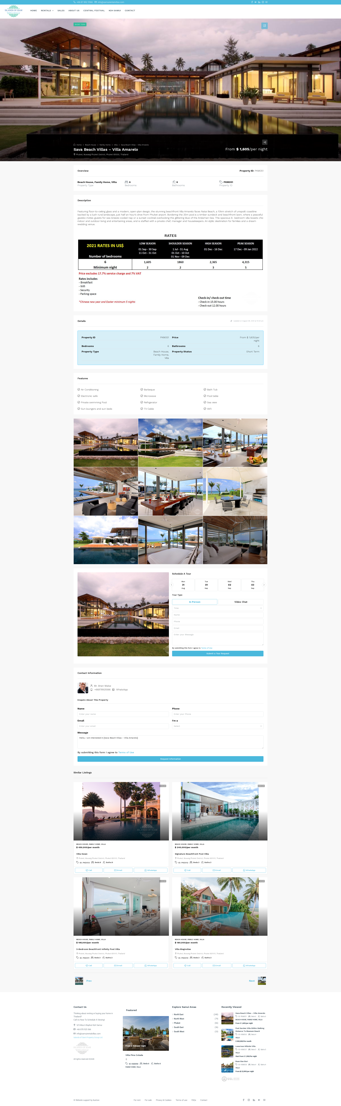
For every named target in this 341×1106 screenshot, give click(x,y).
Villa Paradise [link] (132, 1055)
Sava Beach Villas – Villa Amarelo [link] (250, 1013)
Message (83, 732)
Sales (61, 10)
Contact (130, 10)
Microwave (150, 396)
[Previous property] (79, 981)
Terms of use (181, 1100)
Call (90, 870)
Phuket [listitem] (177, 1023)
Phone (176, 708)
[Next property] (262, 981)
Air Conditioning (89, 389)
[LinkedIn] (254, 1100)
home (33, 10)
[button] (170, 90)
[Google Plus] (259, 1100)
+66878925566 (102, 689)
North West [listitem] (179, 1019)
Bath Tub (212, 389)
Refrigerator (150, 402)
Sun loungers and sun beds (96, 408)
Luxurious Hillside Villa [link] (245, 1046)
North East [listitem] (178, 1014)
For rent (137, 1100)
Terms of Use (206, 648)
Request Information (170, 759)
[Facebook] (244, 1100)
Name (81, 708)
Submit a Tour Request (217, 653)
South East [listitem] (179, 1027)
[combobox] (217, 608)
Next (252, 980)
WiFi (209, 408)
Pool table (212, 396)
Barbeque (149, 389)
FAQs (194, 1100)
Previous (127, 1032)
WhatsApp (122, 689)
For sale (148, 1100)
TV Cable (149, 408)
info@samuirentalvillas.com (89, 1033)
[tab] (264, 26)
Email (81, 720)
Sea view (212, 402)
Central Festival (94, 10)
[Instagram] (249, 1100)
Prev (89, 980)
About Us (73, 10)
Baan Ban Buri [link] (242, 1061)
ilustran (96, 1100)
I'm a (175, 720)
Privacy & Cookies (163, 1100)
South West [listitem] (179, 1031)
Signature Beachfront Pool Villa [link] (192, 854)
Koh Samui (115, 10)
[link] (121, 811)
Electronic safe (89, 396)
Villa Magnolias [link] (183, 949)
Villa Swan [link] (81, 854)
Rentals (46, 10)
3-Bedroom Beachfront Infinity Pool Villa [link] (98, 949)
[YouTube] (264, 1100)
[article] (146, 1044)
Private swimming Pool (94, 402)
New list (163, 786)
